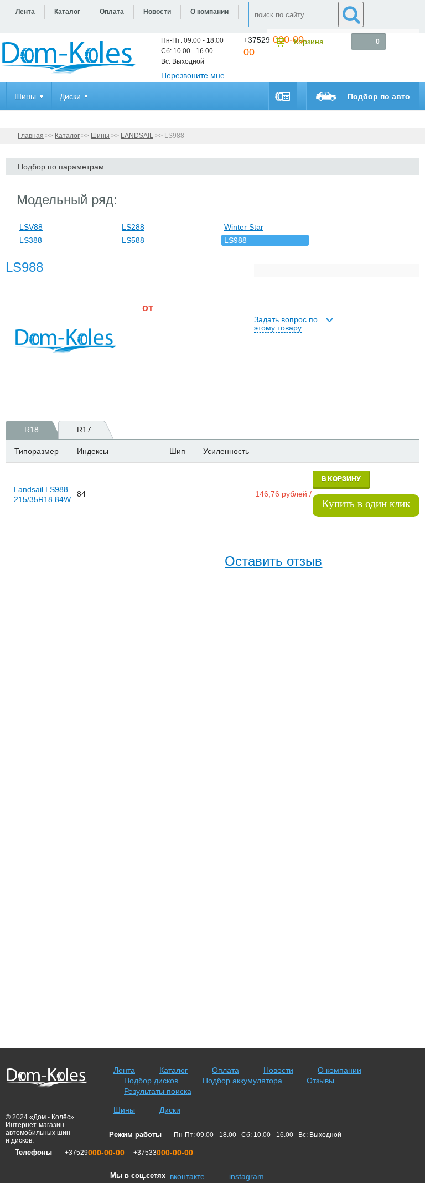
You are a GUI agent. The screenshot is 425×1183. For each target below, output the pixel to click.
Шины (100, 136)
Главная (31, 136)
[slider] (160, 338)
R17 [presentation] (84, 429)
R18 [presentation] (31, 429)
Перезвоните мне (193, 75)
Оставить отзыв (273, 561)
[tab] (28, 430)
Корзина (309, 41)
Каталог (67, 136)
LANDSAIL (137, 136)
